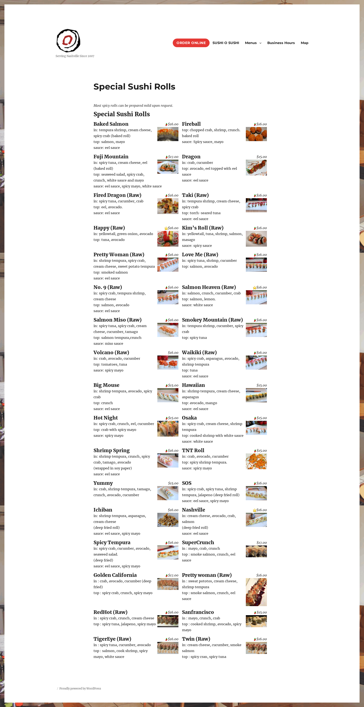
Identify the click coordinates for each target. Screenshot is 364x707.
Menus (251, 43)
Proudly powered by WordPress (80, 688)
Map (304, 43)
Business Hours (281, 43)
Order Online (191, 43)
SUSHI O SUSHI (226, 43)
